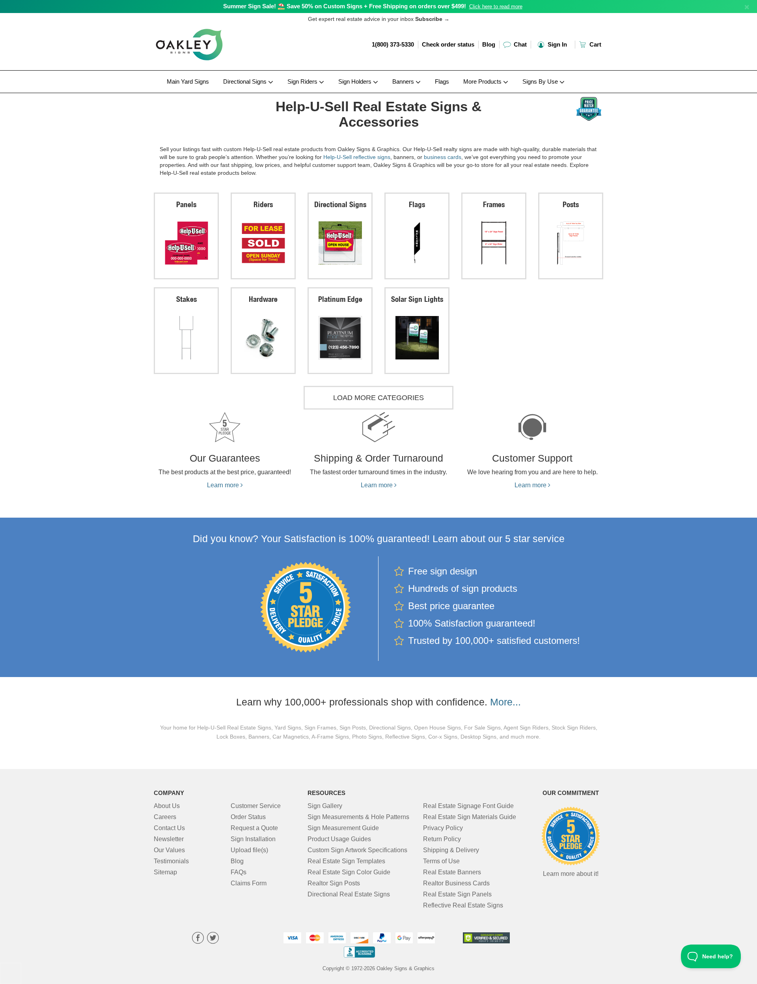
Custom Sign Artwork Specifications (357, 850)
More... (505, 701)
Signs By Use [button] (540, 81)
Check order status (448, 44)
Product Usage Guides (339, 839)
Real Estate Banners (452, 872)
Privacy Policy (443, 828)
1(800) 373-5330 (393, 44)
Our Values (169, 850)
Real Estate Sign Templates (346, 861)
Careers (165, 817)
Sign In (556, 44)
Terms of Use (441, 861)
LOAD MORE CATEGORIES (378, 398)
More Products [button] (483, 81)
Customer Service (256, 806)
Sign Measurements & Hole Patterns (358, 817)
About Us (167, 806)
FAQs (238, 872)
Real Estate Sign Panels (457, 894)
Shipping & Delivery (451, 850)
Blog (488, 44)
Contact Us (169, 828)
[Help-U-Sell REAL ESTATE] (205, 95)
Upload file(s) (249, 850)
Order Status (248, 817)
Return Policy (442, 839)
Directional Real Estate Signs (349, 894)
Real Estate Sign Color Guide (349, 872)
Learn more (224, 485)
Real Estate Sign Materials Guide (469, 817)
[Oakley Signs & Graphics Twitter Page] (213, 939)
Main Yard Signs (188, 81)
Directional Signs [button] (245, 81)
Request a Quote (254, 828)
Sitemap (165, 872)
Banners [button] (404, 81)
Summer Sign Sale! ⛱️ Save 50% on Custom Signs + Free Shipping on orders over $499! (344, 6)
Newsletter (169, 839)
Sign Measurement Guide (343, 828)
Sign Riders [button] (303, 81)
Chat (519, 44)
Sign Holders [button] (355, 81)
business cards (442, 157)
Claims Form (249, 883)
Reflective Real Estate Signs (463, 905)
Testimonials (171, 861)
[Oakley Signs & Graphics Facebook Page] (198, 939)
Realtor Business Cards (456, 883)
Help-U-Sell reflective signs (356, 157)
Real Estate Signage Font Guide (468, 806)
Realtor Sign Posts (334, 883)
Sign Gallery (325, 806)
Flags (442, 81)
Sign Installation (253, 839)
